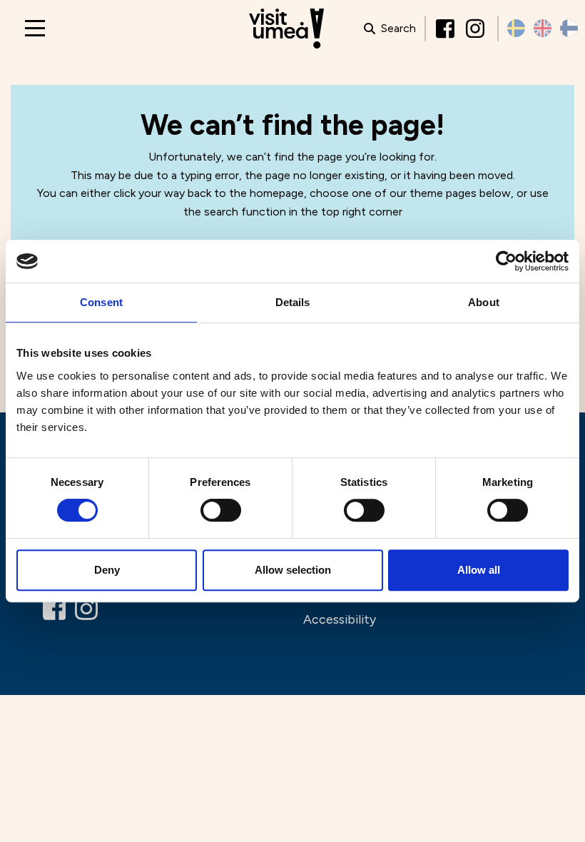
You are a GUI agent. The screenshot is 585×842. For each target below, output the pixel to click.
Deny (107, 570)
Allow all (478, 570)
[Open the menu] (35, 28)
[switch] (220, 510)
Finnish (569, 28)
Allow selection (293, 570)
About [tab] (483, 302)
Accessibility (339, 619)
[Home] (286, 29)
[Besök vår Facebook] (446, 28)
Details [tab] (292, 302)
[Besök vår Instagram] (476, 28)
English (542, 28)
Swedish (516, 28)
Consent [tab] (101, 302)
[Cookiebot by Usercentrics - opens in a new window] (506, 261)
